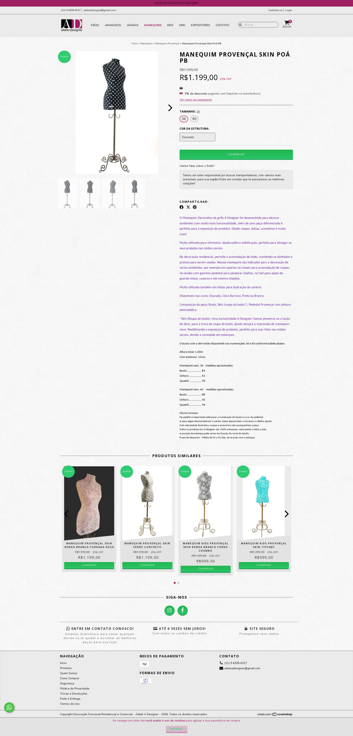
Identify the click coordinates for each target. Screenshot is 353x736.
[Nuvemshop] (275, 715)
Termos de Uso (70, 704)
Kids (170, 25)
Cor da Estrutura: (194, 128)
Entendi (176, 728)
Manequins (153, 25)
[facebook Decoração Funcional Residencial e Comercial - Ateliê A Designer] (183, 611)
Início (95, 25)
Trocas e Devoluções (73, 694)
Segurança (67, 683)
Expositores (200, 25)
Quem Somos (68, 673)
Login (288, 10)
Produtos (66, 668)
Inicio (63, 663)
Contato (222, 25)
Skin (182, 25)
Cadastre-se (275, 10)
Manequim (147, 43)
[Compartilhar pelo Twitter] (188, 207)
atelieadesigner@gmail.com (100, 10)
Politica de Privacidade (74, 688)
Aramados (113, 25)
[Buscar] (239, 24)
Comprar (89, 565)
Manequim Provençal (167, 43)
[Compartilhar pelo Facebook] (181, 207)
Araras (133, 25)
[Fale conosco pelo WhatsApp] (9, 707)
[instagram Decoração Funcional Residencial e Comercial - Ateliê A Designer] (169, 611)
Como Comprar (69, 678)
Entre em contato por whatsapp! (176, 3)
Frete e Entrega (70, 699)
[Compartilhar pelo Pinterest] (195, 207)
